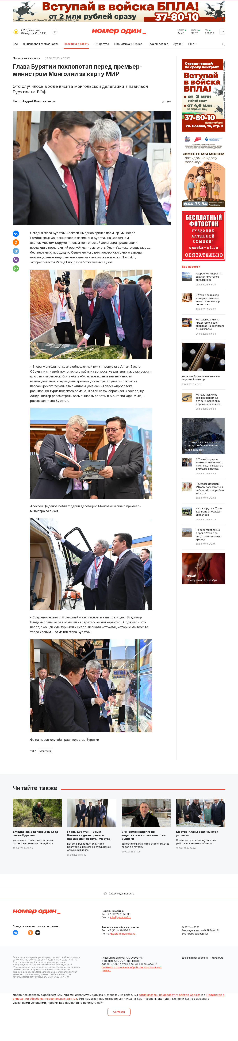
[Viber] (16, 260)
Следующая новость (121, 893)
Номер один (119, 32)
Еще (191, 44)
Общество (101, 44)
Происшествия (158, 44)
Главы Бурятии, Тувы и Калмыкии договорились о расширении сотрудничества (88, 835)
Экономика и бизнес (128, 44)
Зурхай (178, 44)
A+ (169, 101)
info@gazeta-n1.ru (120, 917)
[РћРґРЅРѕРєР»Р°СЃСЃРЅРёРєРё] (16, 242)
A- (163, 102)
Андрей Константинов (38, 101)
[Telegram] (16, 251)
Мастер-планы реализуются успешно (197, 833)
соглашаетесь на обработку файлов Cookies (169, 995)
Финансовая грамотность (41, 44)
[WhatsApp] (16, 268)
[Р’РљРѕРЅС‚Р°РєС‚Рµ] (16, 234)
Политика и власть (76, 43)
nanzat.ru (218, 957)
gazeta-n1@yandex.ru (122, 933)
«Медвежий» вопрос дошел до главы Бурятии (36, 833)
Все (15, 44)
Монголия (45, 750)
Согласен (119, 1011)
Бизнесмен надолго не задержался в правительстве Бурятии (144, 835)
